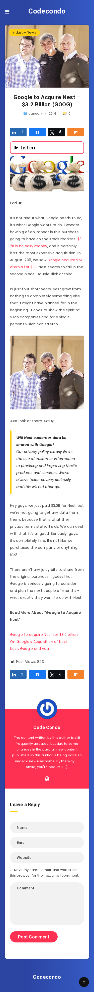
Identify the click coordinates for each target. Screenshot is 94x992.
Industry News (24, 32)
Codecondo (46, 11)
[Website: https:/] (47, 779)
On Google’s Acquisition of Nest (38, 641)
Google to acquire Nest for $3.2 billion (44, 634)
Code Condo (47, 727)
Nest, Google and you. (30, 648)
